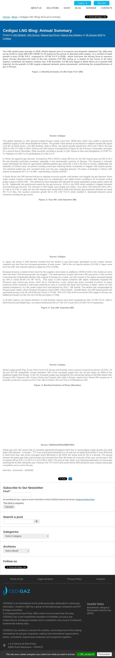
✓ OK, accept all (86, 654)
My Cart (101, 3)
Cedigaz (7, 38)
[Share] (70, 479)
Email (7, 491)
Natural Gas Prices (50, 35)
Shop (67, 8)
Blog (78, 8)
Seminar (91, 8)
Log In (81, 3)
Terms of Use (16, 579)
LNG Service (33, 35)
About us (36, 8)
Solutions (53, 8)
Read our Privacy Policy (85, 500)
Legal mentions (45, 579)
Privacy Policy (74, 579)
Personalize (104, 654)
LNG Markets (19, 35)
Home (6, 17)
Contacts (106, 8)
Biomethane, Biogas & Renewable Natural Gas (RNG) (99, 610)
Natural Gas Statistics (71, 35)
